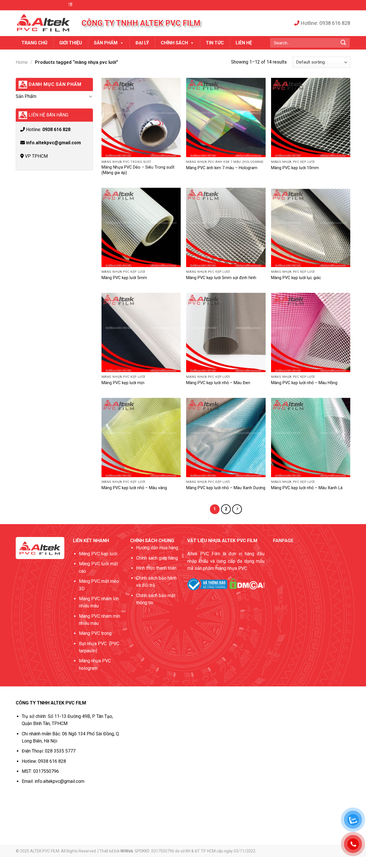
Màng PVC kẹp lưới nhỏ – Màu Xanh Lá (307, 487)
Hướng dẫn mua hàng (157, 547)
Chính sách (174, 43)
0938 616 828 (56, 129)
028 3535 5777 (60, 751)
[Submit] (343, 42)
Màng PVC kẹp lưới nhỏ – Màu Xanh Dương (225, 487)
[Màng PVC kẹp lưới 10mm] (310, 117)
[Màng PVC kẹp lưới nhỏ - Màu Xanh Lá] (310, 437)
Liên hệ (244, 43)
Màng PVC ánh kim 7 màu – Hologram (221, 167)
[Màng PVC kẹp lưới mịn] (141, 332)
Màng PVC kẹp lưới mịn (123, 382)
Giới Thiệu (70, 43)
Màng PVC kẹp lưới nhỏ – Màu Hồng (304, 382)
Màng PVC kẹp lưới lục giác (296, 277)
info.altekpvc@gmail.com (53, 142)
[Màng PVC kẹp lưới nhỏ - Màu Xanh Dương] (225, 437)
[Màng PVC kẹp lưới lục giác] (310, 227)
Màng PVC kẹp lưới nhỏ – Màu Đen (218, 382)
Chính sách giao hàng (157, 558)
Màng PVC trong (95, 633)
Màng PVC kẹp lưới (98, 553)
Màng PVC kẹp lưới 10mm (295, 167)
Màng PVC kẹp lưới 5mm (124, 277)
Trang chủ (34, 43)
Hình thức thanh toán (156, 568)
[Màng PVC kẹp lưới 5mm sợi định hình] (225, 227)
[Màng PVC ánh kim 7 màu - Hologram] (225, 117)
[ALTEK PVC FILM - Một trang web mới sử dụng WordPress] (44, 23)
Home (22, 62)
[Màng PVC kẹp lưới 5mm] (141, 227)
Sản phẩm (106, 43)
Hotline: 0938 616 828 (325, 23)
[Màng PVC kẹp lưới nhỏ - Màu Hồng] (310, 332)
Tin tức (215, 43)
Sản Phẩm (26, 96)
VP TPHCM (36, 156)
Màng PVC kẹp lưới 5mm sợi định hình (221, 277)
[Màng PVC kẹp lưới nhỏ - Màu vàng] (141, 437)
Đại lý (142, 43)
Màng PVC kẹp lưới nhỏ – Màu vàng (134, 487)
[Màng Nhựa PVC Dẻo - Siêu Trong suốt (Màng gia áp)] (141, 117)
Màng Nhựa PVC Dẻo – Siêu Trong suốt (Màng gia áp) (138, 170)
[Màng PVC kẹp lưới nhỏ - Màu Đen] (225, 332)
